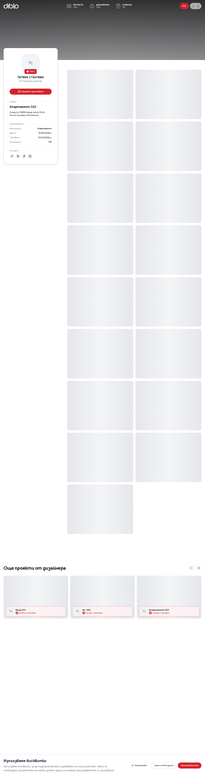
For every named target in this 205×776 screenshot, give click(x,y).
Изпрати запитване (32, 91)
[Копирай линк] (12, 156)
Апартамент (44, 128)
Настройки (141, 765)
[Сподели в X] (18, 156)
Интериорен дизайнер (30, 81)
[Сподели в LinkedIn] (30, 156)
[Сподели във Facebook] (24, 156)
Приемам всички (189, 765)
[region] (102, 597)
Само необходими (164, 765)
